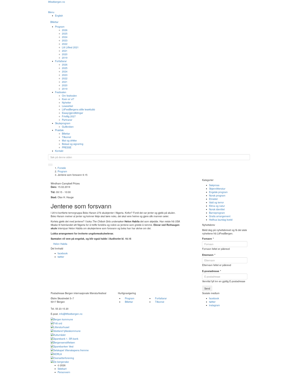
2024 (64, 37)
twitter (61, 256)
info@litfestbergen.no (70, 314)
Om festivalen (69, 95)
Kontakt (59, 150)
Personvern (64, 372)
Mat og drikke (69, 140)
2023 (64, 40)
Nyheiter (66, 102)
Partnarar (67, 119)
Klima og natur (217, 206)
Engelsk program (218, 192)
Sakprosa (214, 185)
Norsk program (217, 195)
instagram (214, 305)
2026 (64, 30)
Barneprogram (217, 212)
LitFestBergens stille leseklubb (78, 109)
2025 (64, 33)
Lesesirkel (67, 106)
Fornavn (207, 238)
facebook (63, 253)
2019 (64, 57)
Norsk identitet (217, 209)
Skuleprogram (62, 123)
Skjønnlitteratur (217, 188)
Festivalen (60, 92)
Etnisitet (213, 199)
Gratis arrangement (219, 216)
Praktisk (59, 130)
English (59, 15)
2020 (64, 54)
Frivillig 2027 (69, 116)
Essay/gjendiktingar (72, 113)
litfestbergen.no (56, 1)
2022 (64, 44)
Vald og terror (216, 202)
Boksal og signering (72, 144)
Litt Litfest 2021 (70, 47)
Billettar (54, 22)
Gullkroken (68, 126)
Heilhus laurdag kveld (220, 219)
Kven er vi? (68, 99)
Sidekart (62, 368)
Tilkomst (66, 137)
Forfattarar (61, 61)
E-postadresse (211, 271)
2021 (64, 50)
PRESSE (66, 147)
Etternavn (208, 255)
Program (59, 26)
